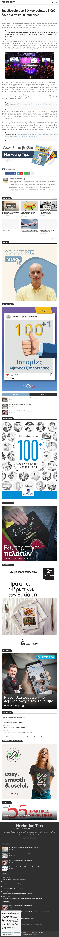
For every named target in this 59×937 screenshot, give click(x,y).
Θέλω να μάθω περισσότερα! (8, 930)
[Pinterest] (21, 173)
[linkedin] (12, 193)
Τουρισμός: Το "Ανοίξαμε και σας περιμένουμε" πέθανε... (22, 918)
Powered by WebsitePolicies (7, 934)
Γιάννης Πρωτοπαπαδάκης (17, 179)
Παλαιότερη (54, 238)
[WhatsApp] (25, 173)
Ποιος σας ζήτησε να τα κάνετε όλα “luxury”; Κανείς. (21, 404)
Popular (15, 394)
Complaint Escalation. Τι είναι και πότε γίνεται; (13, 722)
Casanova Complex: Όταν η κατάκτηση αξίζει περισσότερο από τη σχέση (25, 924)
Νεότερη (4, 238)
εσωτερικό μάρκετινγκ (14, 6)
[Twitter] (18, 173)
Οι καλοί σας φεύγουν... (7, 230)
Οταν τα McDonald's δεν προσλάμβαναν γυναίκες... (46, 213)
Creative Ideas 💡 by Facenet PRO (29, 934)
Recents (43, 394)
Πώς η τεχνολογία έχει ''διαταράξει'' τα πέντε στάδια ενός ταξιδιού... (25, 866)
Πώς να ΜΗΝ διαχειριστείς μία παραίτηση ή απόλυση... (47, 231)
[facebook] (10, 193)
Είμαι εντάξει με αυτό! (11, 932)
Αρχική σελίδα (5, 6)
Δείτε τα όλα (54, 198)
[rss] (15, 193)
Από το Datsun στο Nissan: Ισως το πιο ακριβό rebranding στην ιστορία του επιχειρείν (22, 736)
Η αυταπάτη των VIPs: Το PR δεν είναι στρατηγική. (20, 410)
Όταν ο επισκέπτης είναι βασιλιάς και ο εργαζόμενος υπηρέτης (10, 213)
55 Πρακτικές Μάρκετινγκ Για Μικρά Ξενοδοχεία (16, 815)
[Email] (28, 173)
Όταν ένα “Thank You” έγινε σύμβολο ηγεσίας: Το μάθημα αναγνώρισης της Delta (29, 232)
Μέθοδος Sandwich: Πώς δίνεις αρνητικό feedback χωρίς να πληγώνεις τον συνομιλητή (28, 214)
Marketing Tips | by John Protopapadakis (33, 932)
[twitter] (13, 193)
